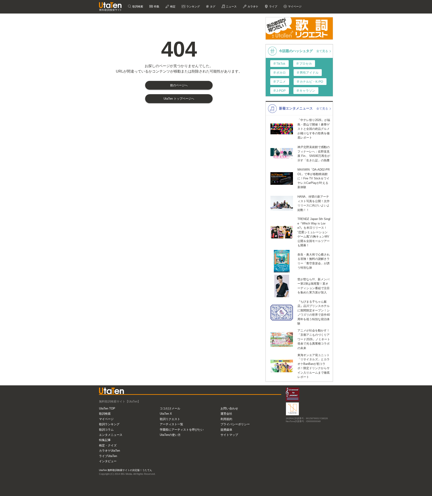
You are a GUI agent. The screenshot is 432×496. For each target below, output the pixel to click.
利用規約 (226, 419)
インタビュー (108, 461)
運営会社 (226, 413)
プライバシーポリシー (235, 424)
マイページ (106, 419)
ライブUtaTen (108, 456)
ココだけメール (170, 408)
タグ (212, 6)
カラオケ (252, 6)
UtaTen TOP (107, 408)
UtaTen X (166, 413)
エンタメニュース (110, 435)
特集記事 (105, 440)
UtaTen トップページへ (179, 98)
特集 (156, 6)
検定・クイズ (108, 445)
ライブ (272, 6)
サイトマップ (229, 435)
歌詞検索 (137, 6)
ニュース (231, 6)
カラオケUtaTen (109, 450)
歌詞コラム (106, 429)
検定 (172, 6)
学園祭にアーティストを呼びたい (182, 429)
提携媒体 (226, 429)
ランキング (193, 6)
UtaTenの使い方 (170, 435)
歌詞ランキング (109, 424)
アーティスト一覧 (171, 424)
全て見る (322, 51)
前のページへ (179, 85)
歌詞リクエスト (170, 419)
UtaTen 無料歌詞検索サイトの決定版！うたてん (125, 470)
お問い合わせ (229, 408)
